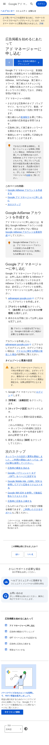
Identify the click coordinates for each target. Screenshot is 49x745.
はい (17, 554)
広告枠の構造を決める (19, 468)
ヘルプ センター (8, 11)
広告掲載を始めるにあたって (19, 618)
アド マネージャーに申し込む (22, 625)
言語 (9, 725)
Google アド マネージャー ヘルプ (18, 4)
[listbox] (14, 729)
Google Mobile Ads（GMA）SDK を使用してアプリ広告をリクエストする (25, 484)
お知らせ (32, 11)
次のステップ (14, 204)
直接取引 (25, 117)
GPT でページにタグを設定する (23, 637)
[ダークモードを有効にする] (26, 728)
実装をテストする (17, 650)
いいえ (30, 554)
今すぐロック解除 (12, 712)
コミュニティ (21, 11)
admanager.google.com (20, 298)
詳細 (41, 23)
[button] (4, 4)
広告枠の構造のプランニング (22, 631)
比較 (28, 175)
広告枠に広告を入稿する (20, 501)
